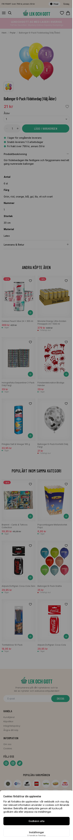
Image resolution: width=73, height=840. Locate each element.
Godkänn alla (36, 821)
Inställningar (36, 832)
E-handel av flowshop (36, 835)
